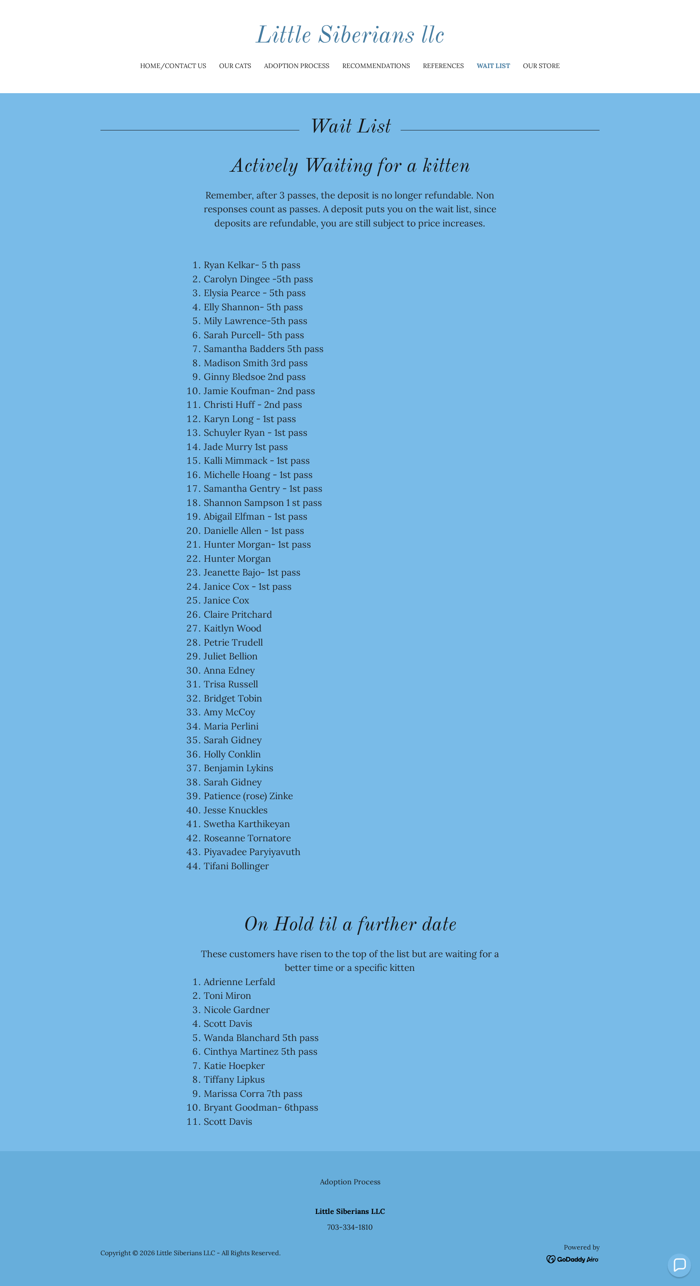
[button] (679, 1265)
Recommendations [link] (376, 66)
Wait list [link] (493, 66)
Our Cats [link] (235, 66)
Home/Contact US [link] (173, 66)
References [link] (443, 66)
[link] (350, 40)
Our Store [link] (541, 66)
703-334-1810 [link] (350, 1227)
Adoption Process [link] (296, 66)
